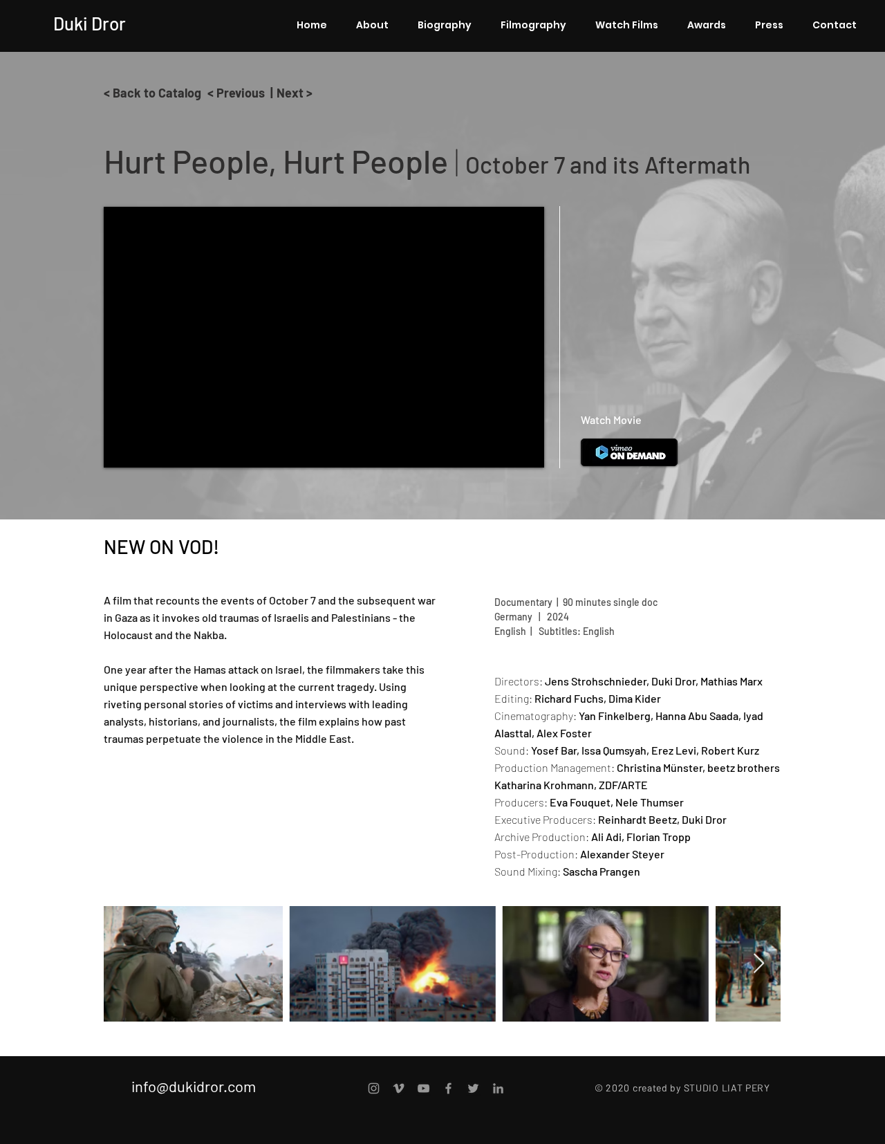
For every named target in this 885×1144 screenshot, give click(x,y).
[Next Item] (758, 964)
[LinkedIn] (498, 1088)
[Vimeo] (398, 1088)
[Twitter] (473, 1088)
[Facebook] (448, 1088)
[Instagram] (373, 1088)
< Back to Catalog (152, 92)
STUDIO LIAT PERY (727, 1088)
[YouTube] (423, 1088)
